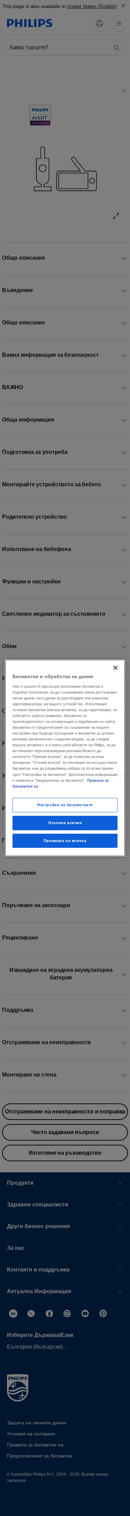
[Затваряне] (115, 667)
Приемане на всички (65, 840)
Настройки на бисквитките (65, 804)
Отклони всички (65, 822)
